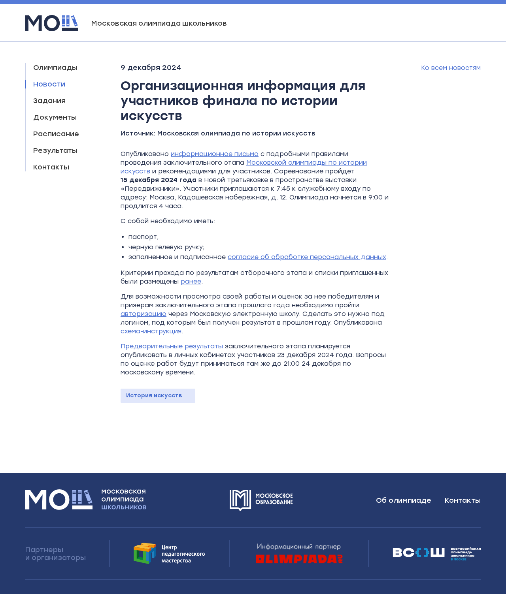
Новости (49, 84)
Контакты (51, 167)
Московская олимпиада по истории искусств (236, 133)
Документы (55, 117)
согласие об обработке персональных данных (307, 257)
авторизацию (143, 314)
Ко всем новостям (451, 67)
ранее (191, 281)
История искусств (154, 395)
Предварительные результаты (172, 346)
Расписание (56, 134)
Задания (49, 100)
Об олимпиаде (403, 500)
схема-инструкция (151, 331)
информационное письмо (215, 154)
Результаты (55, 150)
